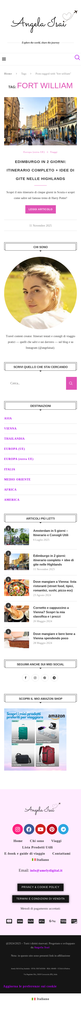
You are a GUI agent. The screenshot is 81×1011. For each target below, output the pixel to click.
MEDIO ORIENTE (17, 479)
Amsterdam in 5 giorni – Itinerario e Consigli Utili (50, 533)
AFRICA (10, 489)
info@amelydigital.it (46, 870)
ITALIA (9, 469)
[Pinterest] (46, 677)
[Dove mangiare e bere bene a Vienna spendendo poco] (16, 640)
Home (8, 73)
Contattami (61, 853)
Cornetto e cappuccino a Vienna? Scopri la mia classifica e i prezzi (51, 612)
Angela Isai (42, 947)
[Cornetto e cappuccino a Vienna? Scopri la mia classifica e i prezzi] (16, 614)
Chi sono (37, 841)
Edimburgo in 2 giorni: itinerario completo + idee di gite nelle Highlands (40, 170)
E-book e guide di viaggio (24, 853)
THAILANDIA (14, 438)
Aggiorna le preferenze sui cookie (30, 986)
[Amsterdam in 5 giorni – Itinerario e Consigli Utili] (16, 536)
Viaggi (56, 841)
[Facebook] (27, 677)
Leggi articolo (41, 209)
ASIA (8, 418)
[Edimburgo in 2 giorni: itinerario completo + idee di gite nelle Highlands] (16, 562)
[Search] (77, 59)
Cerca (71, 383)
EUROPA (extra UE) (19, 459)
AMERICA (12, 499)
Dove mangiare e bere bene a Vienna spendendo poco (54, 636)
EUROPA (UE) (14, 448)
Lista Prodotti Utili (37, 847)
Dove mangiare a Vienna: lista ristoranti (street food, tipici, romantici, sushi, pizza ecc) (54, 586)
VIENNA (10, 428)
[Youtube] (40, 829)
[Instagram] (36, 677)
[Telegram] (55, 677)
